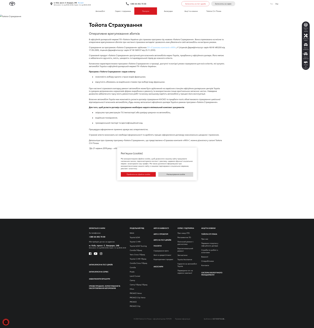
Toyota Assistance (184, 259)
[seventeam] (219, 319)
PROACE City (135, 306)
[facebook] (90, 253)
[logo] (12, 4)
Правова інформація (182, 319)
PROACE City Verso (137, 297)
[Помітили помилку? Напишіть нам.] (5, 322)
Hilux (132, 289)
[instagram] (101, 253)
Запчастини (182, 255)
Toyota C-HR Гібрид (138, 259)
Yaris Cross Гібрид (137, 254)
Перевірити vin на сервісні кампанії (185, 271)
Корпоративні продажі (163, 259)
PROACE (133, 302)
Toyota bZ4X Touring (138, 246)
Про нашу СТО (183, 233)
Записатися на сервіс (98, 272)
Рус (271, 3)
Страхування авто (161, 250)
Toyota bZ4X (135, 237)
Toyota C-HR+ (135, 241)
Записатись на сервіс (223, 4)
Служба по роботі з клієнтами (209, 251)
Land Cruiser (135, 276)
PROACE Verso (136, 293)
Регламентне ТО (184, 237)
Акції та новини (191, 11)
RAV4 (132, 233)
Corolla (133, 267)
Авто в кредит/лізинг (162, 255)
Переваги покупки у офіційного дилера (209, 244)
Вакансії (204, 256)
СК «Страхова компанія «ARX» (161, 47)
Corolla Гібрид (136, 250)
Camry (132, 280)
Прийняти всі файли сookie (138, 174)
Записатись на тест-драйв (195, 4)
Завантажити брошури (99, 279)
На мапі (80, 3)
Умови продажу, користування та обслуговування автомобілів (104, 287)
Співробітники (207, 261)
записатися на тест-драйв (101, 264)
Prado (132, 271)
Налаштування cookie (176, 174)
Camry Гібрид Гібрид (138, 284)
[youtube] (95, 253)
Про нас (204, 239)
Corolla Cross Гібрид (138, 263)
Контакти (205, 265)
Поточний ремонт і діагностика (185, 242)
